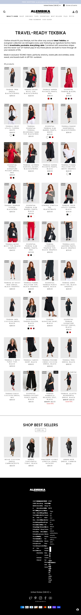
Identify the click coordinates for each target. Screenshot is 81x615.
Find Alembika (35, 19)
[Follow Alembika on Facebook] (45, 597)
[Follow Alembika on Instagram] (40, 597)
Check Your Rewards (43, 524)
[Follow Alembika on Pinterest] (35, 597)
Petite (71, 16)
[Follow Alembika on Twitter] (30, 597)
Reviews (35, 525)
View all (40, 430)
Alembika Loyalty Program (43, 510)
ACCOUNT (43, 501)
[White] (11, 135)
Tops (36, 16)
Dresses (29, 16)
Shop (22, 16)
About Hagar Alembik (39, 510)
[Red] (48, 98)
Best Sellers (56, 16)
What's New (12, 16)
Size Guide (47, 19)
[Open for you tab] (77, 609)
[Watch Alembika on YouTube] (50, 597)
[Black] (51, 98)
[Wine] (71, 98)
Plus (66, 16)
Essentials (45, 16)
